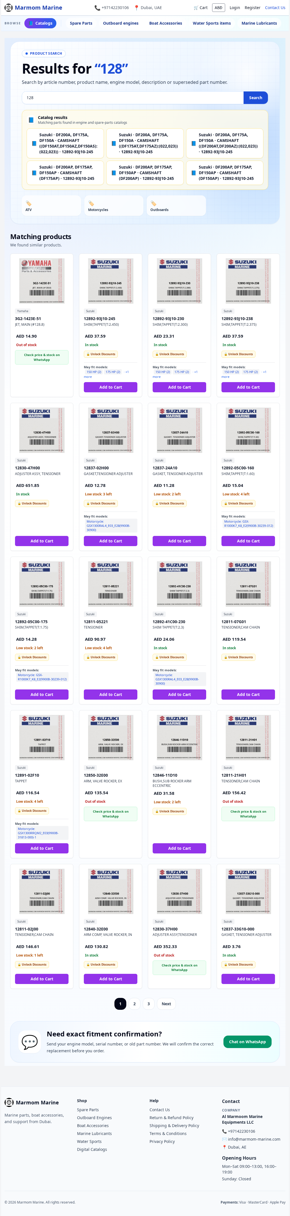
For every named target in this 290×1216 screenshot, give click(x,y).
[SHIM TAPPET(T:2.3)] (179, 584)
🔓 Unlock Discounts (100, 354)
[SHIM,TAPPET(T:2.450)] (110, 281)
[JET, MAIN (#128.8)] (42, 281)
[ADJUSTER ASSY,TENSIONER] (179, 891)
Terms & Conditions (168, 1133)
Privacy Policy (162, 1141)
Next (166, 1003)
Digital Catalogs (92, 1149)
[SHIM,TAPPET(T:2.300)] (179, 281)
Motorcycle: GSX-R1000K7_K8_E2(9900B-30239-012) (248, 523)
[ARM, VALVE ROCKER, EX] (110, 737)
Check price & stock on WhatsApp (42, 357)
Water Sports (89, 1141)
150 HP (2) (94, 372)
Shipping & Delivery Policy (174, 1125)
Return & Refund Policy (171, 1117)
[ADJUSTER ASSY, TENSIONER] (42, 430)
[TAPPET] (42, 737)
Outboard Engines (94, 1117)
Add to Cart (110, 387)
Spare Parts (81, 23)
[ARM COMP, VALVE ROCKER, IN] (110, 891)
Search (255, 97)
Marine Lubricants (259, 23)
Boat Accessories (165, 23)
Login (235, 7)
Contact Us (275, 7)
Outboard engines (120, 23)
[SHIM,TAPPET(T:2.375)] (248, 281)
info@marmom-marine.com (254, 1139)
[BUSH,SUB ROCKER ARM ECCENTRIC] (179, 737)
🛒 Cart (201, 7)
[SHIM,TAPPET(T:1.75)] (42, 584)
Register (253, 7)
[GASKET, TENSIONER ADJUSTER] (179, 430)
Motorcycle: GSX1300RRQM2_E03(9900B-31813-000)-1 (38, 833)
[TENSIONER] (110, 584)
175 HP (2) (113, 372)
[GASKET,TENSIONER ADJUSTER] (110, 430)
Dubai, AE (237, 1147)
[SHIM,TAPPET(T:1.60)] (248, 430)
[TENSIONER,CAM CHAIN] (248, 584)
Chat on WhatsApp (247, 1041)
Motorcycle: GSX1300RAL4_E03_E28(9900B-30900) (108, 525)
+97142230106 (115, 7)
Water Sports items (212, 23)
